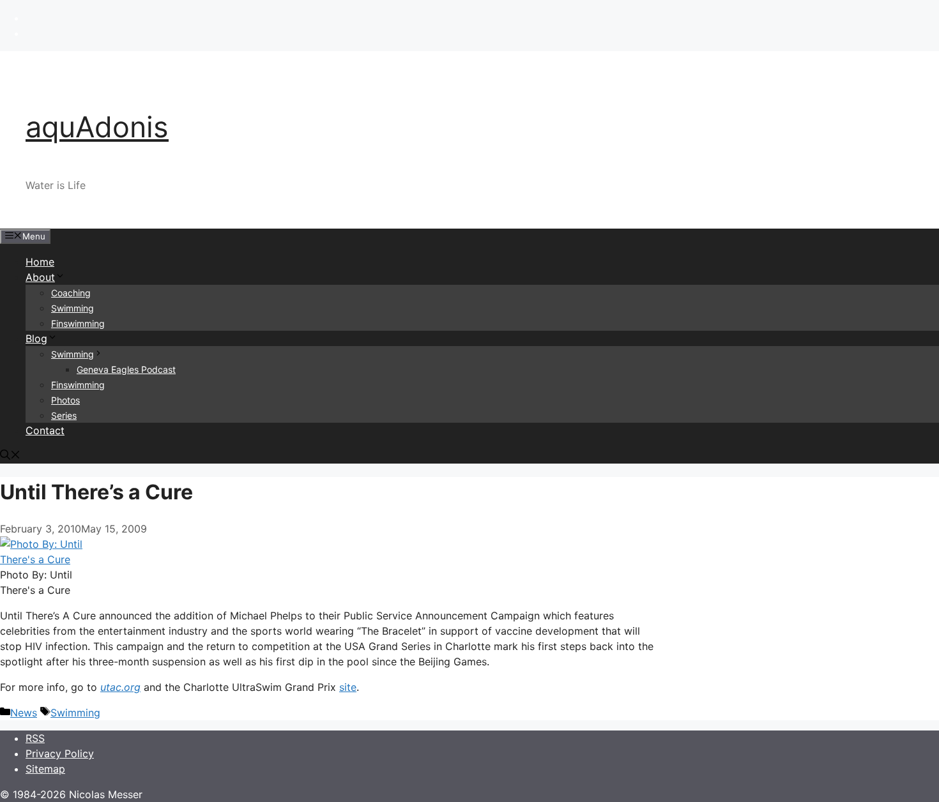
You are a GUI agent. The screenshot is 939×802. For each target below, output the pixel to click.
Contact (45, 430)
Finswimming (78, 323)
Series (64, 415)
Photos (65, 400)
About (40, 277)
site (347, 687)
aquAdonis (97, 126)
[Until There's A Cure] (44, 559)
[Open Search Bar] (10, 456)
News (23, 712)
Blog (36, 338)
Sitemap (45, 768)
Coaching (71, 292)
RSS (35, 738)
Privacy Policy (60, 753)
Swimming (72, 308)
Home (40, 261)
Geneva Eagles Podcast (126, 369)
